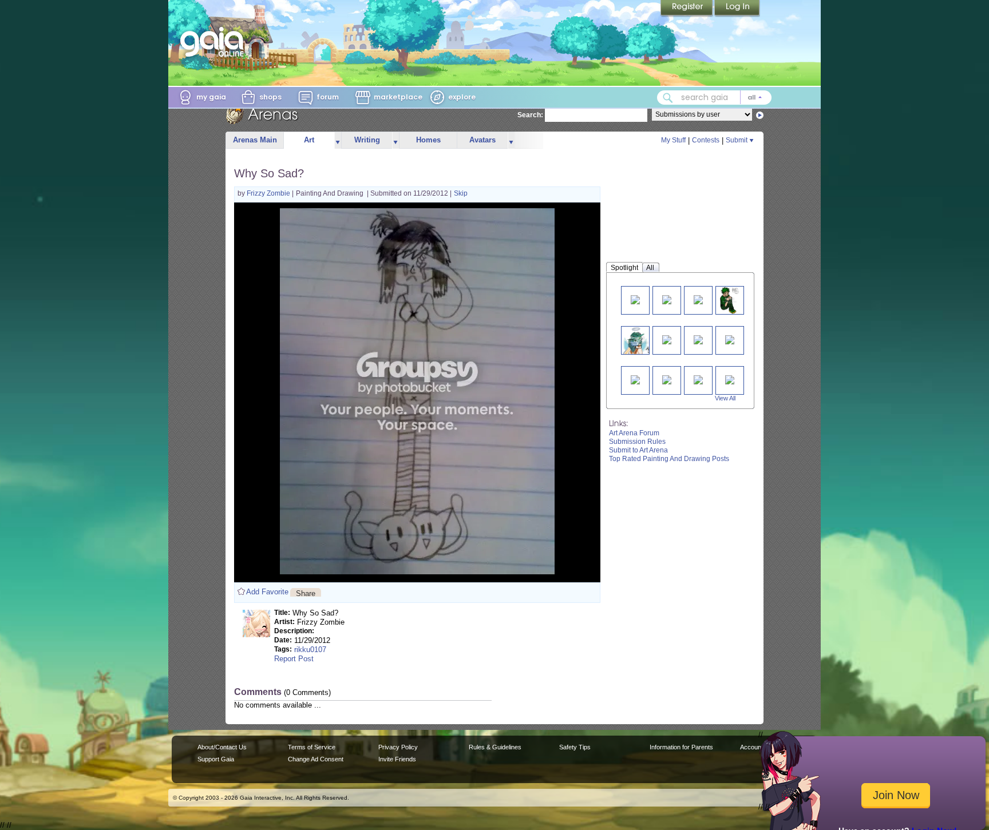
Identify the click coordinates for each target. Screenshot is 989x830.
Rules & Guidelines (495, 747)
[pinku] (635, 299)
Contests (705, 140)
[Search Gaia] (668, 98)
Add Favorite (267, 591)
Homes (428, 140)
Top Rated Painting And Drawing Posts (669, 459)
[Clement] (666, 339)
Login (737, 8)
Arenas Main (255, 140)
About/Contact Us (222, 747)
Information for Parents (681, 747)
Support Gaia (215, 759)
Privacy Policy (398, 747)
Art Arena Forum (634, 433)
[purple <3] (666, 299)
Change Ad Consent (315, 759)
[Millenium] (698, 339)
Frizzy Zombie (269, 193)
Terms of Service (311, 747)
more (337, 140)
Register (687, 8)
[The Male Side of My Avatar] (729, 300)
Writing (367, 140)
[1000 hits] (635, 379)
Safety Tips (575, 747)
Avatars (482, 140)
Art (309, 140)
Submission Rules (637, 442)
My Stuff (673, 140)
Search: (530, 115)
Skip (461, 193)
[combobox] (714, 97)
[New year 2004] (666, 379)
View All (725, 398)
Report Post (294, 658)
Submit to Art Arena (638, 450)
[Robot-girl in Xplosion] (729, 379)
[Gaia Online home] (214, 42)
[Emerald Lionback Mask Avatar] (638, 340)
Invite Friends (397, 759)
